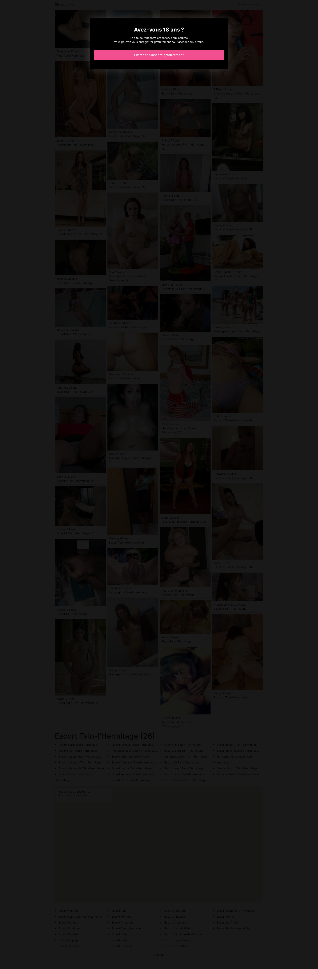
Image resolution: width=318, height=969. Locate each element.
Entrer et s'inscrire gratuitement (159, 55)
